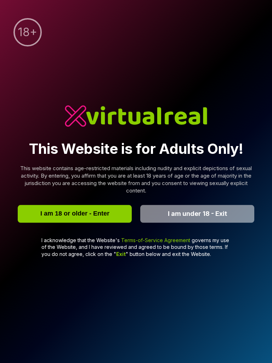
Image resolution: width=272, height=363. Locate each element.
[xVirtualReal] (136, 116)
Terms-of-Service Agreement (156, 240)
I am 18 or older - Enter (74, 213)
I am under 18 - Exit (197, 213)
